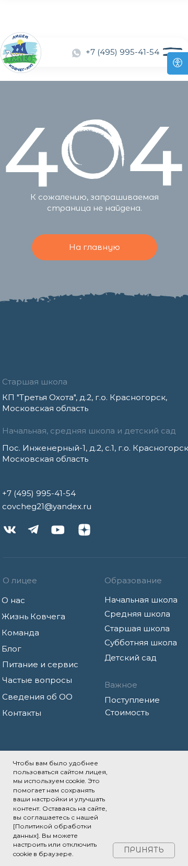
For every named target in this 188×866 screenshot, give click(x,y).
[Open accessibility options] (177, 63)
